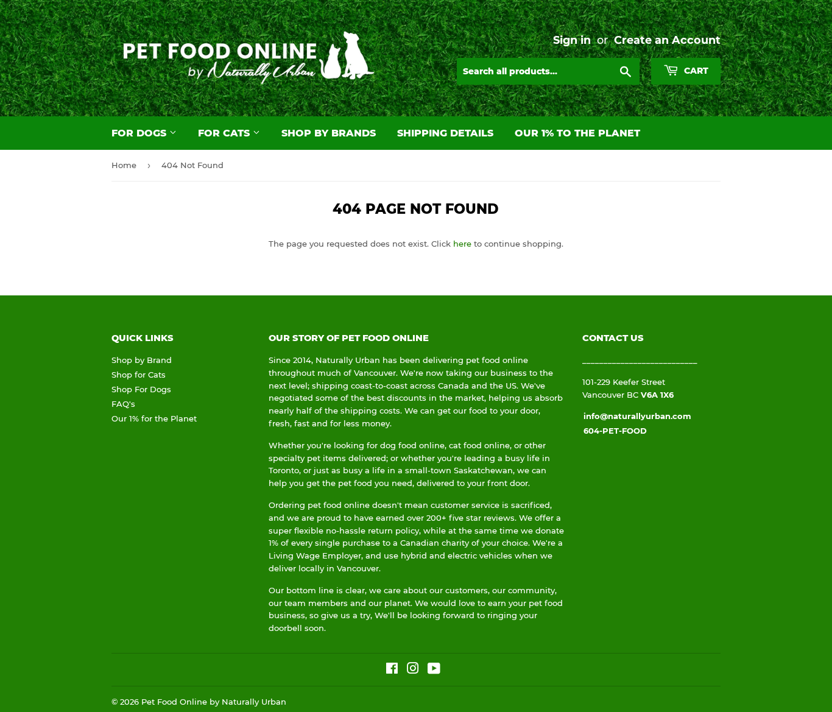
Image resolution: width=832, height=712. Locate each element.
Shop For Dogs (141, 389)
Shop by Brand (141, 360)
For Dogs (140, 133)
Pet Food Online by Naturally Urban (213, 702)
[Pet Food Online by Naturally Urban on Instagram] (413, 670)
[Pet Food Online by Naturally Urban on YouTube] (434, 670)
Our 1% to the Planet (577, 133)
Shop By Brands (328, 133)
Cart (695, 70)
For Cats (225, 133)
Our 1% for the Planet (154, 418)
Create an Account (667, 39)
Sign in (572, 39)
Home (123, 165)
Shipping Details (445, 133)
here (462, 243)
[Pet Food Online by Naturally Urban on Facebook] (392, 670)
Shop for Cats (138, 374)
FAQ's (123, 404)
